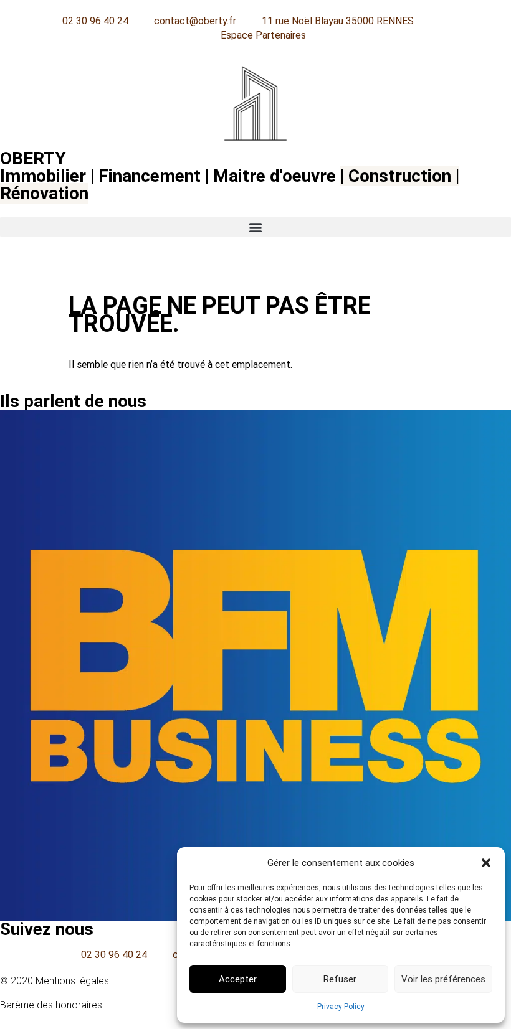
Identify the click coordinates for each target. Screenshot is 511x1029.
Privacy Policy (341, 1006)
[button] (486, 863)
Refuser (339, 979)
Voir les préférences (443, 979)
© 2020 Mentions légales (54, 981)
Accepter (238, 979)
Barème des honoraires (51, 1005)
